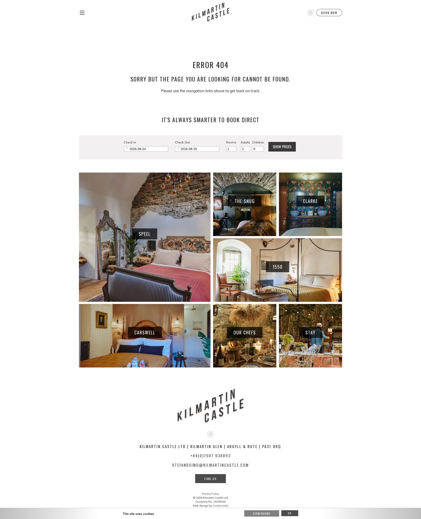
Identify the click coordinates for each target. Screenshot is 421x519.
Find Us (210, 478)
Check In (130, 142)
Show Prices (282, 146)
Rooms (231, 142)
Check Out (182, 142)
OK (290, 513)
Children (258, 142)
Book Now (329, 12)
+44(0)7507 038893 (210, 455)
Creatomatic (220, 505)
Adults (245, 142)
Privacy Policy (210, 493)
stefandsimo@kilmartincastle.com (210, 465)
